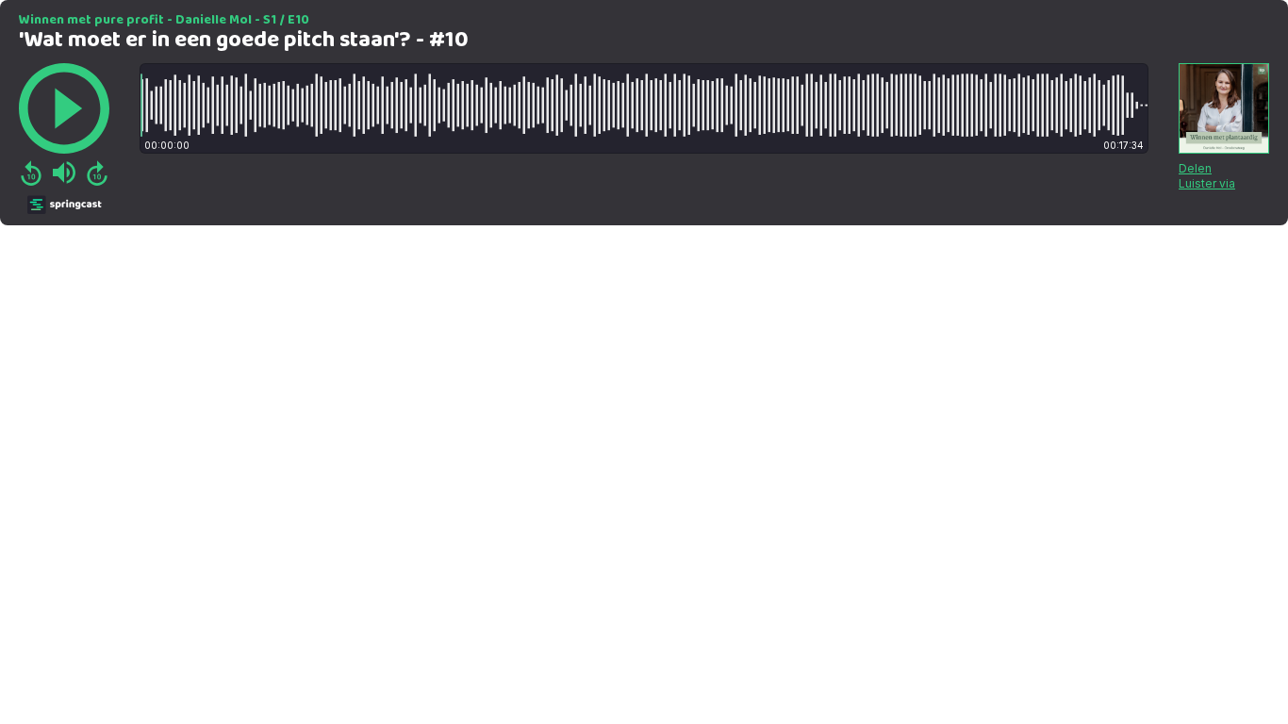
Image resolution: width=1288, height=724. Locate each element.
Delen (1195, 168)
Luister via (1207, 183)
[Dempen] (64, 172)
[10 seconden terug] (31, 172)
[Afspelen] (64, 108)
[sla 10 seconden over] (97, 172)
